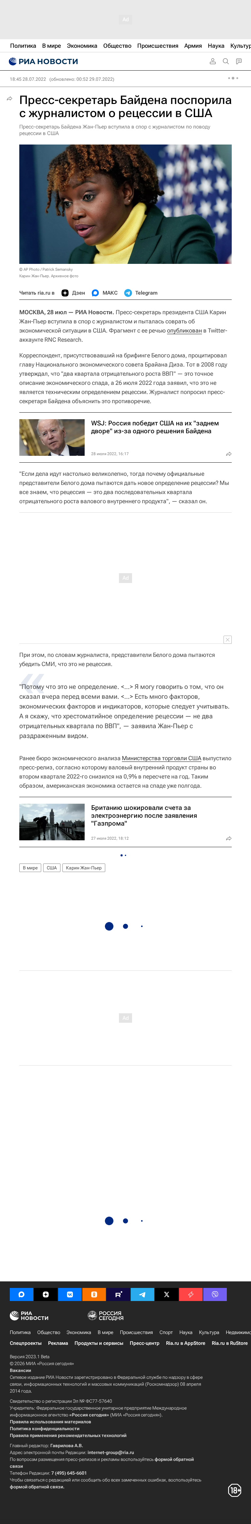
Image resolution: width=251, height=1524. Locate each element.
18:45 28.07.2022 (28, 79)
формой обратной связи (36, 1486)
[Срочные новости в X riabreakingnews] (191, 1294)
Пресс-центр (144, 1343)
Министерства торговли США (161, 758)
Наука (185, 1332)
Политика (20, 1332)
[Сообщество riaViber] (215, 1294)
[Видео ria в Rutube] (118, 1294)
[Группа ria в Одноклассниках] (94, 1294)
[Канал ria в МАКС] (21, 1294)
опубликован (184, 330)
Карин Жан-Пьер (84, 867)
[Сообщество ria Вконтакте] (70, 1294)
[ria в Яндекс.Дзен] (46, 1294)
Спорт (166, 1332)
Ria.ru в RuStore (230, 1343)
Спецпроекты (26, 1343)
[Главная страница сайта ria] (42, 61)
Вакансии (20, 1370)
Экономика (79, 1332)
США (52, 867)
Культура (209, 1332)
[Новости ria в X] (166, 1294)
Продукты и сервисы (99, 1343)
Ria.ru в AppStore (185, 1343)
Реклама (58, 1343)
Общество (48, 1332)
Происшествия (136, 1332)
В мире (30, 867)
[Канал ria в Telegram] (142, 1294)
